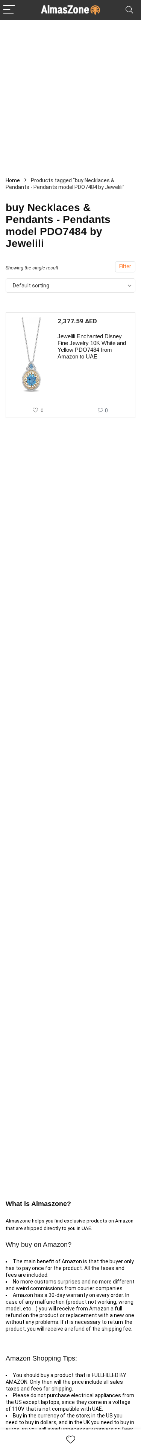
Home (13, 180)
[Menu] (9, 10)
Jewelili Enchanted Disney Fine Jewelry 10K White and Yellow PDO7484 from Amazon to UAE (92, 346)
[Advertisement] (70, 94)
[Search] (129, 10)
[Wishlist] (70, 1440)
